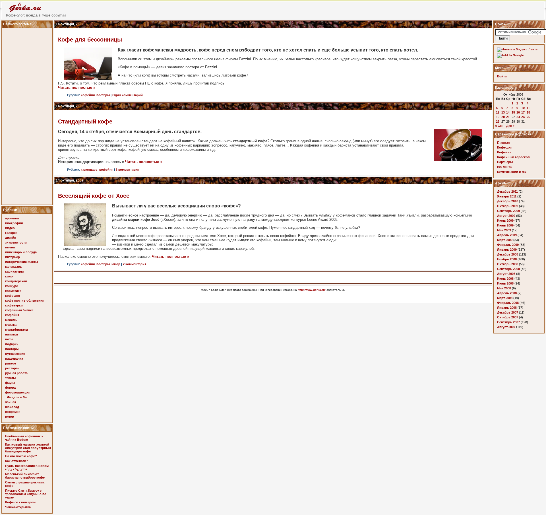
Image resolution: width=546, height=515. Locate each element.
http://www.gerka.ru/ (312, 289)
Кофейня (504, 152)
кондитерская (16, 281)
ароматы (12, 218)
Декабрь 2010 (507, 201)
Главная (503, 142)
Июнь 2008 (505, 283)
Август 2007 (506, 327)
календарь (13, 266)
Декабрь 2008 (507, 254)
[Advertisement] (28, 114)
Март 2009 (504, 240)
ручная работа (16, 373)
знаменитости (16, 242)
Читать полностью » (76, 87)
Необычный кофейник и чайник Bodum (24, 437)
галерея (11, 232)
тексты (10, 378)
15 (513, 112)
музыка (10, 324)
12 (497, 112)
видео (10, 228)
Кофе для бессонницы (90, 39)
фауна (10, 382)
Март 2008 (504, 298)
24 (523, 117)
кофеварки (14, 305)
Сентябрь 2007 (508, 322)
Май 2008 (504, 288)
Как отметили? (16, 461)
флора (10, 387)
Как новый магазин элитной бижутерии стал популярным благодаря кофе (28, 448)
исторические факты (21, 261)
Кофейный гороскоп (513, 157)
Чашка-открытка (18, 507)
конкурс (11, 286)
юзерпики (12, 411)
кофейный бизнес (19, 310)
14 (508, 112)
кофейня (12, 315)
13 (503, 112)
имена (10, 247)
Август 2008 (506, 273)
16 (518, 112)
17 (523, 112)
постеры (11, 349)
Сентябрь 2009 (508, 211)
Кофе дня (504, 147)
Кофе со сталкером (20, 502)
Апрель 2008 (507, 293)
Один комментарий (127, 95)
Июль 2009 (505, 220)
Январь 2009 (507, 249)
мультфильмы (16, 329)
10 (523, 108)
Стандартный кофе (85, 121)
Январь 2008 (507, 307)
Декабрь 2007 (507, 312)
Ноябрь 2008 (507, 259)
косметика (13, 290)
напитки (11, 334)
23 (518, 117)
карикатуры (14, 271)
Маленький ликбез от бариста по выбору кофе (25, 475)
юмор (9, 416)
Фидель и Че (17, 397)
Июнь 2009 (505, 225)
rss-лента (504, 166)
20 (503, 117)
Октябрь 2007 (507, 317)
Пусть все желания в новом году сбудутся (27, 467)
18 (528, 112)
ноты (9, 339)
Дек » (510, 125)
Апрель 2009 (507, 235)
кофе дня (12, 295)
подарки (11, 344)
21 (508, 117)
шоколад (12, 407)
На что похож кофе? (21, 456)
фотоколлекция (17, 392)
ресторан (12, 368)
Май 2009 (504, 230)
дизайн (10, 237)
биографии (14, 223)
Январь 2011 (506, 196)
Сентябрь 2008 (508, 269)
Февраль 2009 (508, 244)
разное (10, 363)
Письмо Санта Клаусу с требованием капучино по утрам (25, 494)
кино (9, 276)
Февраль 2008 (508, 302)
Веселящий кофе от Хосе (93, 196)
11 (528, 108)
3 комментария (127, 169)
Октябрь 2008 (507, 264)
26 (497, 121)
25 (528, 117)
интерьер (12, 257)
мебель (11, 320)
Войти (502, 76)
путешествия (15, 353)
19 (497, 117)
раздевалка (14, 358)
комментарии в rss (511, 171)
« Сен (499, 125)
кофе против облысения (24, 300)
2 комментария (134, 264)
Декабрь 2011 (507, 191)
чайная (10, 402)
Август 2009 (506, 215)
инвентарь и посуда (21, 252)
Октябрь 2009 (507, 206)
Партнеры (505, 162)
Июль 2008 (505, 278)
